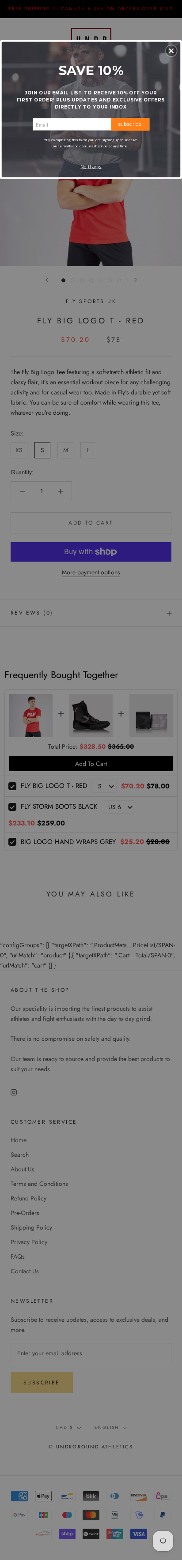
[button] (171, 50)
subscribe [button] (130, 124)
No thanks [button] (91, 167)
